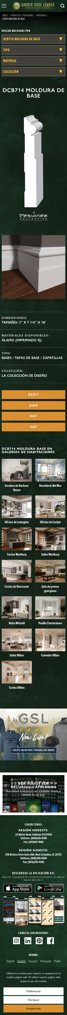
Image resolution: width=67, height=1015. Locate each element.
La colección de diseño (24, 375)
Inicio (5, 15)
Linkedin (27, 940)
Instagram (16, 940)
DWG (33, 405)
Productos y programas (22, 15)
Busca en (62, 6)
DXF (33, 416)
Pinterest (39, 940)
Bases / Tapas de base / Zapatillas (32, 358)
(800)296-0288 (39, 858)
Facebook (50, 940)
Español (21, 961)
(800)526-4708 (39, 838)
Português (45, 961)
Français (33, 961)
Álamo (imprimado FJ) (22, 340)
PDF (33, 427)
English (10, 961)
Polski (57, 961)
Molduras (41, 15)
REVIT (33, 394)
